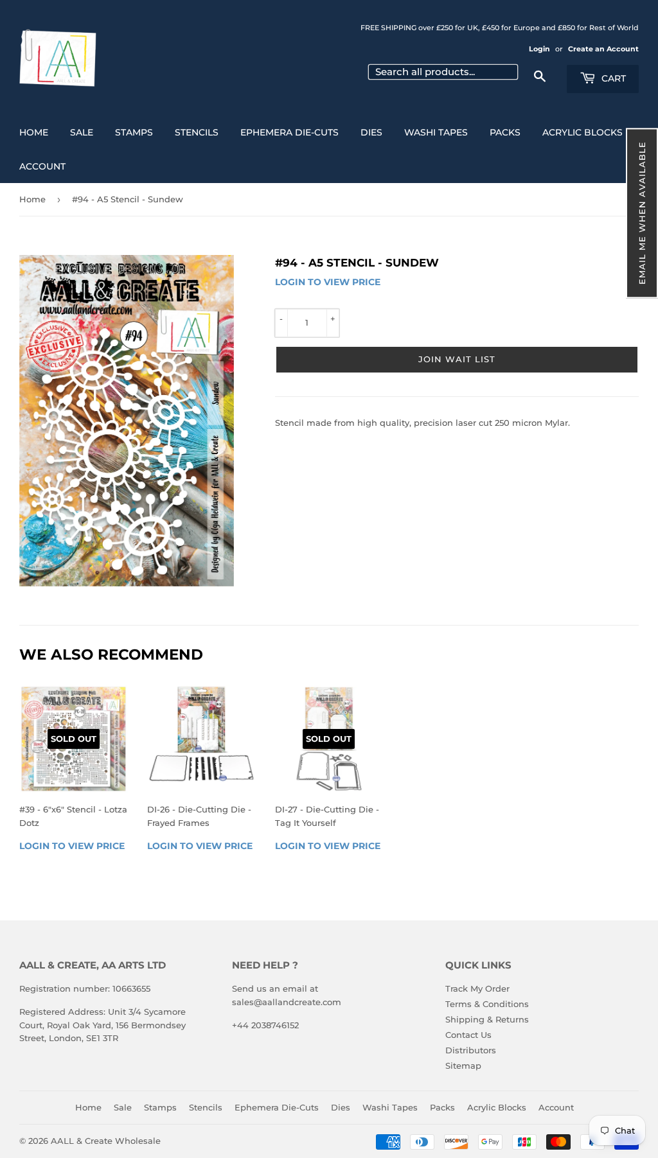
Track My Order (477, 988)
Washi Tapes (436, 132)
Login (539, 48)
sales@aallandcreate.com (286, 1002)
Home (33, 132)
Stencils (196, 132)
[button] (642, 213)
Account (42, 166)
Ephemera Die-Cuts (289, 132)
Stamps (134, 132)
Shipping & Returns (487, 1019)
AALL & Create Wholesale (106, 1141)
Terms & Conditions (487, 1004)
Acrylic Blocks (582, 132)
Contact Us (468, 1035)
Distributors (470, 1050)
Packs (505, 132)
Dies (371, 132)
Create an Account (603, 48)
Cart (612, 78)
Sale (81, 132)
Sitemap (463, 1065)
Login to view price (327, 282)
